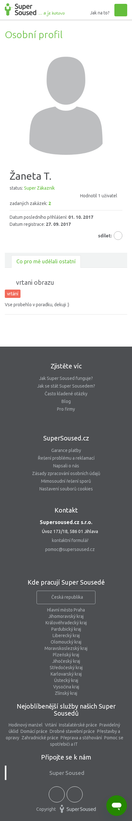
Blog (66, 401)
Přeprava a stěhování (81, 737)
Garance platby (66, 450)
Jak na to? (100, 12)
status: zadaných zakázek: (63, 195)
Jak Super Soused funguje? (66, 378)
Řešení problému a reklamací (66, 458)
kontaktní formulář (70, 540)
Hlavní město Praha (66, 609)
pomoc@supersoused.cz (70, 549)
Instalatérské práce (78, 724)
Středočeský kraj (66, 667)
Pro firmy (66, 409)
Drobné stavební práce (72, 731)
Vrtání (51, 724)
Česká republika (67, 597)
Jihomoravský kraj (66, 616)
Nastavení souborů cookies (66, 488)
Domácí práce (34, 731)
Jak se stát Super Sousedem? (66, 386)
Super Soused (66, 773)
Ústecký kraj (66, 680)
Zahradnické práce (39, 737)
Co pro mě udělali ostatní (46, 261)
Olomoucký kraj (66, 641)
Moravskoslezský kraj (66, 648)
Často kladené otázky (66, 393)
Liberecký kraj (66, 635)
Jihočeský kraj (66, 661)
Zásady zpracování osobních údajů (66, 473)
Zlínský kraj (66, 693)
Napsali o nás (66, 465)
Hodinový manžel (26, 724)
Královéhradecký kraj (66, 622)
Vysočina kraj (66, 686)
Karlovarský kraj (66, 674)
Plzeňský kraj (66, 654)
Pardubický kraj (66, 629)
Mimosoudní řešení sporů (66, 481)
